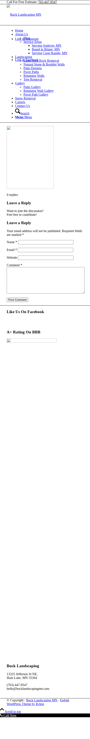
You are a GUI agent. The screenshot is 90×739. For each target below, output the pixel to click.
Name (12, 242)
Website (12, 257)
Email (12, 250)
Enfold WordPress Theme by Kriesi (38, 702)
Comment (14, 265)
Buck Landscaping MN (41, 700)
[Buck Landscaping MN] (24, 14)
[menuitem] (49, 30)
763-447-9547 (47, 2)
